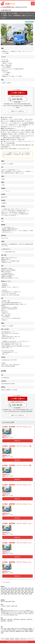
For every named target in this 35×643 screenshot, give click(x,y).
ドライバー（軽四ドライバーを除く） (21, 613)
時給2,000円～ (10, 620)
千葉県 (7, 589)
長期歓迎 (31, 631)
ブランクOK (19, 629)
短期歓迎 (27, 631)
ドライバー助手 (6, 614)
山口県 (21, 592)
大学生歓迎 (22, 628)
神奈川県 (15, 589)
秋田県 (15, 588)
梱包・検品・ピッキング (13, 610)
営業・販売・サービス (8, 613)
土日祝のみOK (12, 631)
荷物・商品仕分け (4, 610)
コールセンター (22, 610)
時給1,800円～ (4, 620)
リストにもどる (6, 582)
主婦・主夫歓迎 (29, 628)
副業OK (12, 628)
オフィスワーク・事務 (21, 611)
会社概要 (7, 639)
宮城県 (12, 588)
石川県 (25, 589)
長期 (16, 605)
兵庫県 (29, 590)
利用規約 (12, 639)
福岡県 (5, 593)
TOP (3, 639)
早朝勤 (13, 601)
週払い (5, 628)
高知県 (2, 593)
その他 (16, 614)
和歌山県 (4, 592)
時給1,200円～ (4, 619)
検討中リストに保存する (17, 111)
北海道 (2, 588)
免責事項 (17, 639)
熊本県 (15, 593)
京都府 (22, 590)
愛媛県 (32, 592)
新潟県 (18, 589)
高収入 (9, 628)
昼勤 (2, 601)
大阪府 (26, 590)
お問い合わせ (23, 639)
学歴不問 (14, 629)
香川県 (28, 592)
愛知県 (12, 590)
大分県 (19, 593)
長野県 (2, 590)
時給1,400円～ (17, 619)
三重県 (15, 590)
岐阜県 (5, 590)
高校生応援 (9, 629)
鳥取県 (8, 592)
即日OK (22, 631)
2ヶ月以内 (8, 605)
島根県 (11, 592)
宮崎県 (22, 593)
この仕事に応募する (17, 93)
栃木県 (29, 588)
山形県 (19, 588)
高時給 (2, 632)
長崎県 (12, 593)
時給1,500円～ (23, 619)
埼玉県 (3, 589)
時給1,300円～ (10, 619)
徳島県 (25, 592)
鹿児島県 (27, 593)
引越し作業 (12, 614)
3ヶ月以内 (12, 605)
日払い (2, 628)
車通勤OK (31, 629)
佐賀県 (9, 593)
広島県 (18, 592)
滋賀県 (19, 590)
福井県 (28, 589)
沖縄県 (30, 593)
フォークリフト (13, 611)
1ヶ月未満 (3, 605)
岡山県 (15, 592)
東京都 (10, 589)
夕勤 (4, 601)
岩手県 (9, 588)
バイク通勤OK (25, 629)
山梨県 (32, 589)
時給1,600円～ (30, 619)
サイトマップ (30, 639)
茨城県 (26, 588)
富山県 (21, 589)
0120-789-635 (17, 99)
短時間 (9, 601)
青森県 (5, 588)
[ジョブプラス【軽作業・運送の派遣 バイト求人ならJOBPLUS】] (8, 3)
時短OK (7, 631)
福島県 (22, 588)
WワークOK (17, 628)
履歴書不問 (18, 631)
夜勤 (7, 601)
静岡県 (9, 590)
